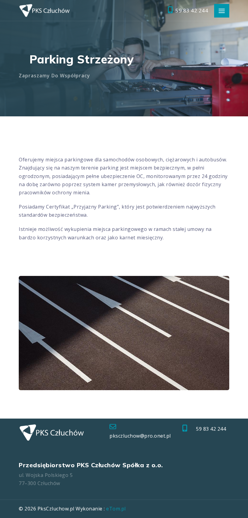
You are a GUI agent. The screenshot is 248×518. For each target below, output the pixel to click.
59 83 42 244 (191, 10)
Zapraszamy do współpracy (54, 75)
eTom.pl (116, 508)
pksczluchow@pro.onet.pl (140, 435)
